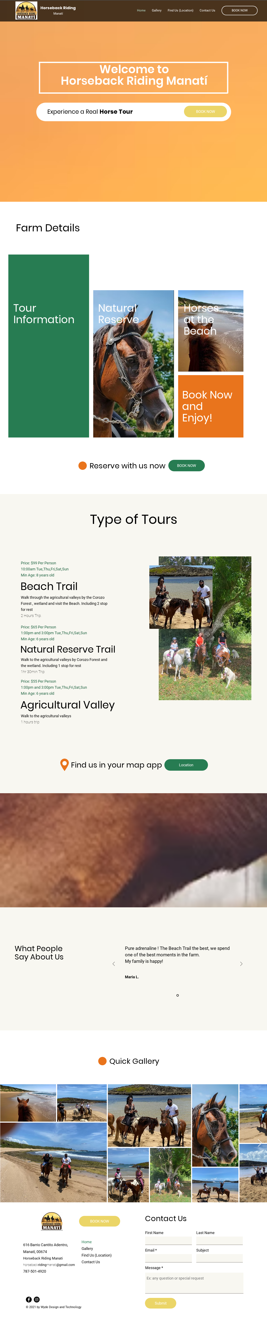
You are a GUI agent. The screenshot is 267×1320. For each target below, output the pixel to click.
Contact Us (91, 1262)
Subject (202, 1250)
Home (87, 1242)
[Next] (241, 964)
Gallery (87, 1248)
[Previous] (114, 964)
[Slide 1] (177, 995)
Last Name (205, 1233)
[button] (240, 10)
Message (153, 1268)
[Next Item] (259, 1143)
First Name (154, 1233)
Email (149, 1250)
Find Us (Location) (97, 1255)
